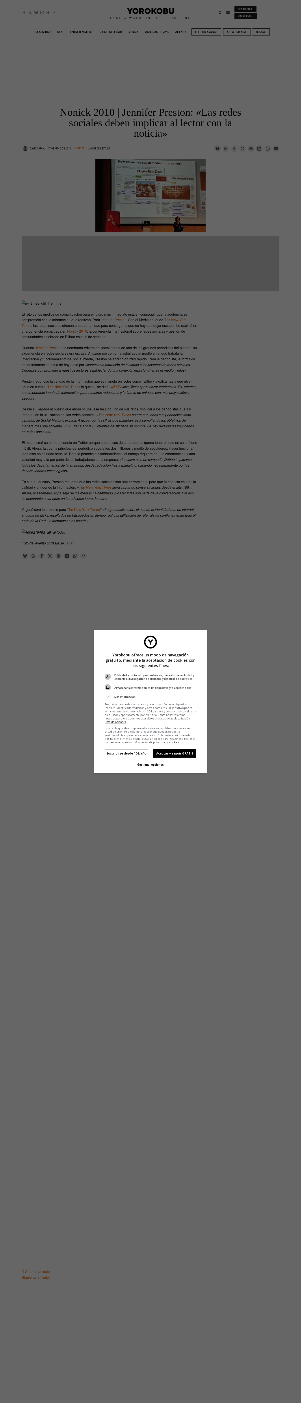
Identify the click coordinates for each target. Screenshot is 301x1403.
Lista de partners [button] (115, 722)
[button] (150, 697)
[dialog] (150, 701)
